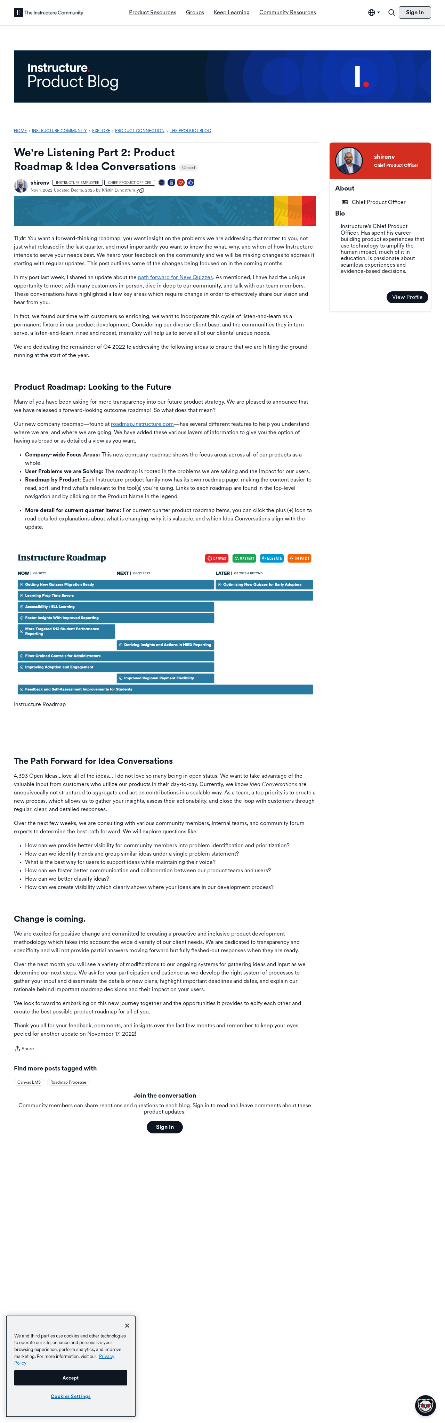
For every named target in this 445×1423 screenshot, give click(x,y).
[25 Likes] (191, 183)
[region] (71, 1366)
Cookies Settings (71, 1396)
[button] (21, 186)
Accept (71, 1378)
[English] (48, 12)
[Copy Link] (140, 190)
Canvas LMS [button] (29, 1082)
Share (24, 1049)
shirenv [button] (40, 182)
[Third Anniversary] (172, 183)
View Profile (407, 297)
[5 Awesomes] (181, 183)
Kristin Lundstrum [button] (118, 190)
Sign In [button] (165, 1127)
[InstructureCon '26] (162, 183)
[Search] (392, 12)
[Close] (127, 1325)
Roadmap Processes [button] (68, 1082)
